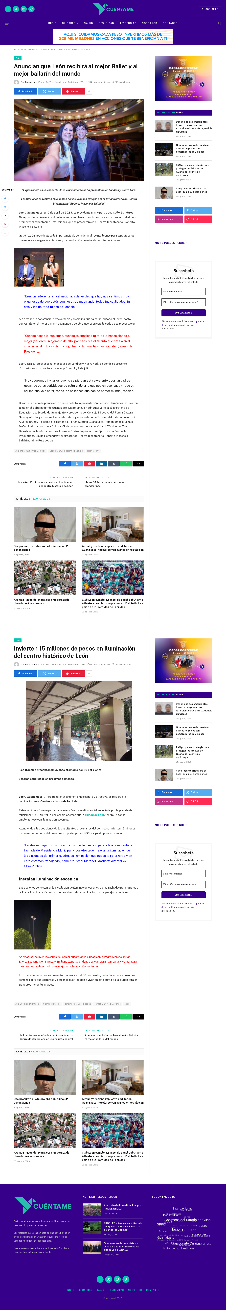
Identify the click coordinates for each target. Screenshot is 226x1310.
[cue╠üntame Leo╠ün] (183, 682)
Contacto (170, 23)
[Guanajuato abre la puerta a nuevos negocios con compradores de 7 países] (164, 149)
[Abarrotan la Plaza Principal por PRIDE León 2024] (92, 1209)
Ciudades (68, 23)
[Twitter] (5, 207)
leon (127, 1004)
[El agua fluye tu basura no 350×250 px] (183, 96)
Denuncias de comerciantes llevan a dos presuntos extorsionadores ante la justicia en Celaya (194, 127)
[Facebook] (5, 198)
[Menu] (7, 23)
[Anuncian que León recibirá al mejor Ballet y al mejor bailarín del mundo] (79, 180)
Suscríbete (210, 9)
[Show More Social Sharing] (89, 91)
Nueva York (93, 451)
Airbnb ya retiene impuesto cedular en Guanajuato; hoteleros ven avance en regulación (113, 548)
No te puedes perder (170, 242)
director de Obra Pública (78, 1004)
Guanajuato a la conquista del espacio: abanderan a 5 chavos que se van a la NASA (121, 1246)
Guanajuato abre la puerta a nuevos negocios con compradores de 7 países (192, 148)
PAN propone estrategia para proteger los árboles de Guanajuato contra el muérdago (192, 170)
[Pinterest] (5, 224)
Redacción (30, 82)
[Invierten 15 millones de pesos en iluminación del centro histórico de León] (79, 760)
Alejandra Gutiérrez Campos (30, 451)
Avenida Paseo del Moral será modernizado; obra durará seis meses (42, 601)
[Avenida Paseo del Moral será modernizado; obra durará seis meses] (45, 578)
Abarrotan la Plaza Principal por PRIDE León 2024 (122, 1207)
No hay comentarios (100, 82)
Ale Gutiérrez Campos (27, 1004)
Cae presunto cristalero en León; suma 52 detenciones (41, 548)
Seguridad (106, 23)
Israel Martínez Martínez (108, 1004)
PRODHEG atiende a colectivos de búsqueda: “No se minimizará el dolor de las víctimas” (123, 1226)
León (17, 58)
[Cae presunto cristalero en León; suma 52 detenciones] (45, 524)
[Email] (5, 232)
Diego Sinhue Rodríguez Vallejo (66, 451)
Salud (88, 23)
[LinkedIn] (5, 215)
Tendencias (128, 23)
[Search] (219, 23)
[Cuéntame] (113, 9)
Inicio (52, 23)
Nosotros (149, 23)
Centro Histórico (52, 1004)
